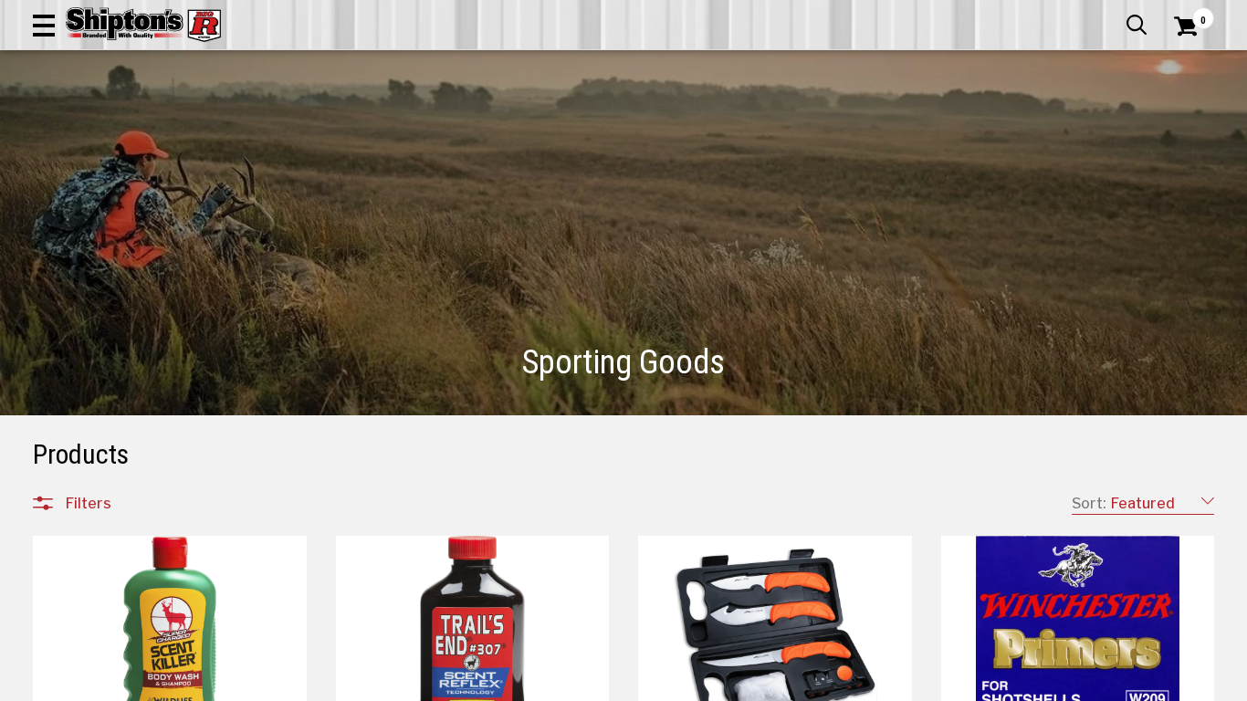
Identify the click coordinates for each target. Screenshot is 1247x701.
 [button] (1136, 25)
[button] (44, 25)
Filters (88, 503)
